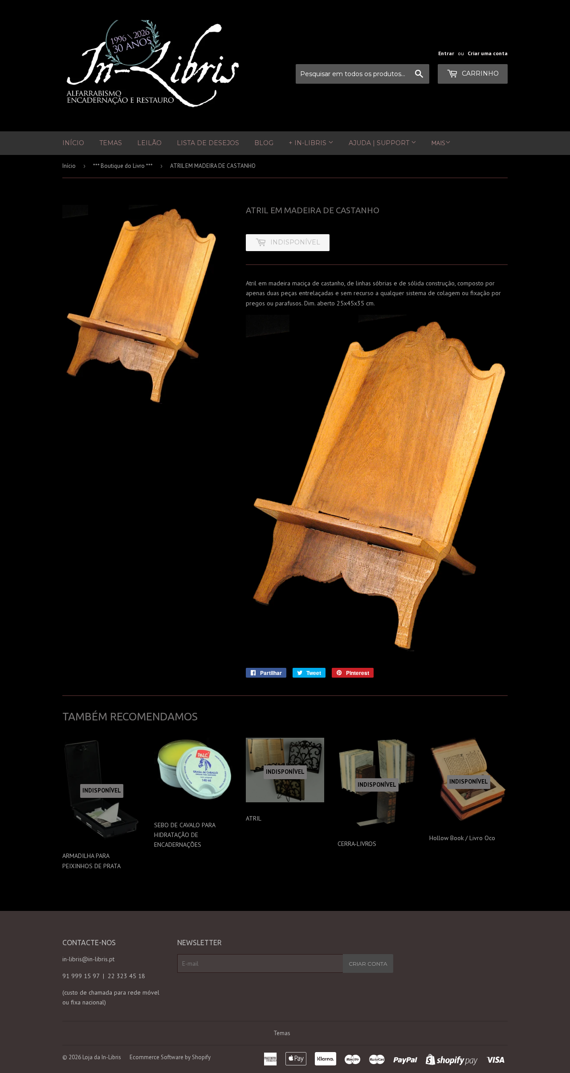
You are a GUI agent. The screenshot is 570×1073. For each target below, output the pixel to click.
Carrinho (479, 73)
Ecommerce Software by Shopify (170, 1057)
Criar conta (368, 963)
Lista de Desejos (208, 143)
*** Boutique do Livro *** (123, 166)
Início (73, 143)
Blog (263, 143)
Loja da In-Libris (101, 1057)
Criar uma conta (488, 53)
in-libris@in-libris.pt (88, 959)
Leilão (149, 143)
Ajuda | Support (380, 143)
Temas (110, 143)
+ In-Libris (308, 143)
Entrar (446, 53)
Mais (438, 143)
